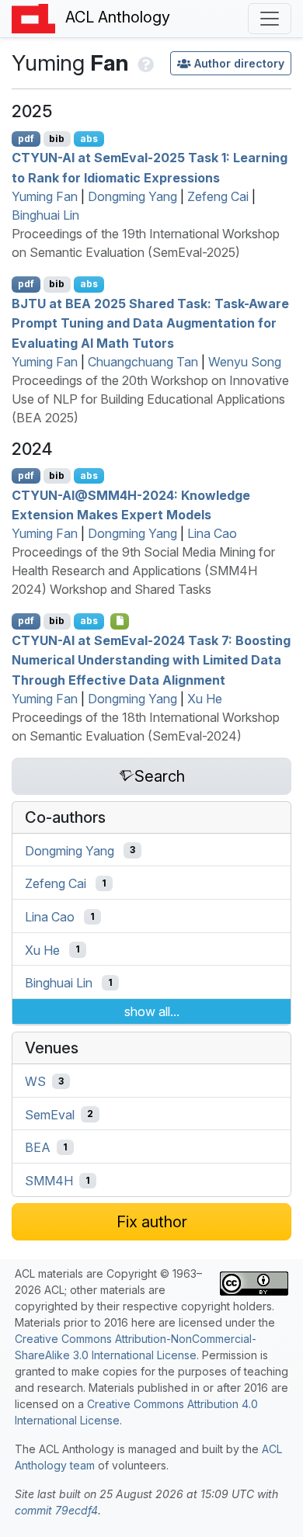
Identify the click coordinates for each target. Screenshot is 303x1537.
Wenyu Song (244, 362)
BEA (37, 1147)
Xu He (204, 698)
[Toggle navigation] (269, 18)
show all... (151, 1011)
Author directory (239, 63)
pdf (26, 138)
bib (56, 138)
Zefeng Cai (218, 196)
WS (35, 1081)
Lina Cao (212, 533)
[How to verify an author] (144, 63)
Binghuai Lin (45, 215)
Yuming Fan (45, 196)
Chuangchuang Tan (143, 362)
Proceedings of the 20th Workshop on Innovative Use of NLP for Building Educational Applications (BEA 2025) (150, 399)
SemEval (50, 1114)
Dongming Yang (132, 196)
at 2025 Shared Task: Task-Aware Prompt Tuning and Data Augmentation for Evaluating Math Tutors (150, 322)
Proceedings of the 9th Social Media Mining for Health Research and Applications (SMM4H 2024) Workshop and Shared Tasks (143, 570)
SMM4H (49, 1180)
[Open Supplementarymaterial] (120, 621)
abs (89, 138)
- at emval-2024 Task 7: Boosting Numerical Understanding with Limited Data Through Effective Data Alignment (151, 659)
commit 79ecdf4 (56, 1510)
